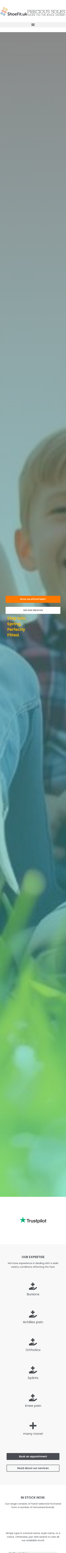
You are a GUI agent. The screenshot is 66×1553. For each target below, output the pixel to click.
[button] (33, 24)
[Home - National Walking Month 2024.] (33, 11)
